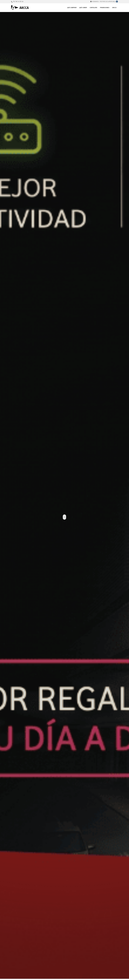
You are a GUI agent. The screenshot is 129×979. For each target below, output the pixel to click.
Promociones (104, 7)
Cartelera (93, 7)
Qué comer (83, 7)
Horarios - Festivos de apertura (103, 1)
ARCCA (114, 7)
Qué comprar (71, 7)
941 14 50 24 (18, 1)
